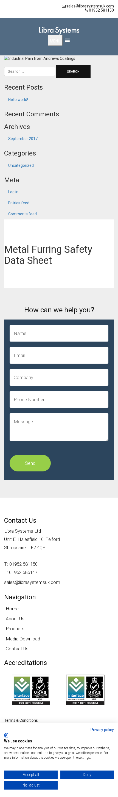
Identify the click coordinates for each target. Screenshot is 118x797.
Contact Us (17, 648)
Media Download (23, 639)
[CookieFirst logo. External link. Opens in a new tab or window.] (6, 735)
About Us (15, 618)
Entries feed (18, 203)
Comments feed (22, 214)
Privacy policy (102, 730)
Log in (13, 192)
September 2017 (23, 138)
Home (12, 608)
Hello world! (18, 99)
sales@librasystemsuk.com (32, 582)
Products (15, 628)
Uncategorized (21, 165)
